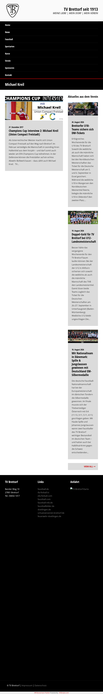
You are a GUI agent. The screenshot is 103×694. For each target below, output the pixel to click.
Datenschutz (40, 685)
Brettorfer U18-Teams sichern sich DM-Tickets (83, 129)
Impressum (27, 685)
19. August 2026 (78, 230)
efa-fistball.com (45, 495)
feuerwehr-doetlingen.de (49, 516)
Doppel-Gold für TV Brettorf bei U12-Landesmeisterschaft (84, 238)
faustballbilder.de (46, 506)
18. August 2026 (78, 349)
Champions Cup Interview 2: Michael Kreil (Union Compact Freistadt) (33, 132)
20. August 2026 (78, 122)
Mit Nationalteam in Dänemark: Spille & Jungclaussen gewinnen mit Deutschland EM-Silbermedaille (82, 364)
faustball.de (43, 489)
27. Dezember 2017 (16, 127)
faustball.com (44, 499)
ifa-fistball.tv (43, 492)
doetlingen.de (44, 509)
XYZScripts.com (64, 693)
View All (88, 466)
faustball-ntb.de (45, 502)
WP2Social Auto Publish (42, 693)
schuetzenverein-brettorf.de (51, 513)
